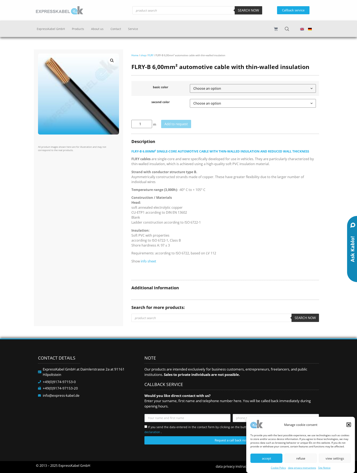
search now (248, 10)
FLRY (151, 55)
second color (160, 102)
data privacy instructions (302, 467)
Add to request (176, 124)
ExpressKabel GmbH (51, 29)
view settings (335, 458)
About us (97, 29)
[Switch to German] (310, 29)
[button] (349, 425)
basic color (160, 87)
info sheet (148, 261)
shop (143, 55)
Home (134, 55)
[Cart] (276, 28)
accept (266, 458)
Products (78, 29)
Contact (116, 29)
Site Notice (324, 467)
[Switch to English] (302, 29)
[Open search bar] (287, 29)
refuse (300, 458)
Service (133, 29)
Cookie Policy (278, 467)
